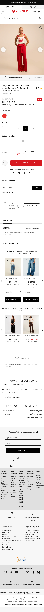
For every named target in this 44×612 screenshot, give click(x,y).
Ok (37, 188)
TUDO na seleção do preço (22, 2)
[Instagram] (5, 572)
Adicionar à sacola (26, 163)
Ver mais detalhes (10, 244)
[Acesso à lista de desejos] (34, 13)
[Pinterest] (11, 572)
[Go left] (3, 50)
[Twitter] (27, 572)
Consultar (32, 205)
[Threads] (33, 572)
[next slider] (1, 281)
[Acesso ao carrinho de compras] (39, 13)
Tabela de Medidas (32, 141)
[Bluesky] (38, 572)
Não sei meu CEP (7, 192)
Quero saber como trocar (11, 397)
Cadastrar (22, 451)
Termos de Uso (14, 599)
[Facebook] (22, 572)
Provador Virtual (12, 141)
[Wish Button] (5, 163)
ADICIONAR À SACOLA (12, 299)
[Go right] (40, 50)
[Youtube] (16, 572)
